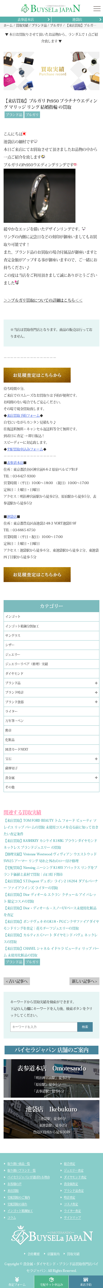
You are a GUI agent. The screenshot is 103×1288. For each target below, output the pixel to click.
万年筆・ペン (14, 720)
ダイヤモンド (14, 673)
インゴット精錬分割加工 (22, 626)
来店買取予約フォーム (23, 415)
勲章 (8, 730)
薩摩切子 (11, 768)
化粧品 (9, 739)
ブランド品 (14, 114)
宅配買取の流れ (17, 1204)
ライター (11, 711)
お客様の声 (14, 1183)
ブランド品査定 (74, 1190)
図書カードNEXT (16, 749)
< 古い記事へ (17, 981)
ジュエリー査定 (73, 1170)
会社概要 (34, 1254)
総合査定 (69, 1163)
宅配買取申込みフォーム (25, 449)
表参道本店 (25, 19)
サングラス (12, 635)
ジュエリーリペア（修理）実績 (26, 664)
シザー (9, 645)
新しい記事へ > (84, 981)
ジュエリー (12, 654)
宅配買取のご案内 (18, 1197)
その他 (9, 787)
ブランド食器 (14, 702)
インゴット (13, 616)
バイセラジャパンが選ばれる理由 (28, 1177)
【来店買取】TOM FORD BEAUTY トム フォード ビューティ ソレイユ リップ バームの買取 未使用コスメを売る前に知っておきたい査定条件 (51, 827)
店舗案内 (53, 1254)
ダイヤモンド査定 (75, 1177)
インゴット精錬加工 (20, 1210)
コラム (11, 1217)
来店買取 (13, 1190)
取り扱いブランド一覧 (21, 1170)
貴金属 (9, 777)
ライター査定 (72, 1210)
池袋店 (77, 19)
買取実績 (73, 1254)
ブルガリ (32, 114)
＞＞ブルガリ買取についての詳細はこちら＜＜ (43, 300)
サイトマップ (72, 1217)
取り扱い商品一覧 (18, 1163)
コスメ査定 (71, 1204)
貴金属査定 (71, 1183)
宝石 (8, 758)
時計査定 (69, 1197)
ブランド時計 (14, 692)
